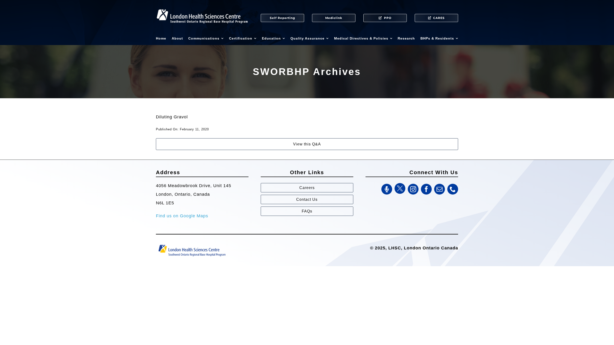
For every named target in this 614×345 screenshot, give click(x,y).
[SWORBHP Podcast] (386, 189)
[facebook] (426, 189)
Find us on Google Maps (182, 215)
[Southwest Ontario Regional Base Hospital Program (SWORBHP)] (192, 244)
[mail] (439, 189)
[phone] (452, 189)
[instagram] (413, 189)
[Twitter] (400, 188)
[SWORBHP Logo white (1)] (202, 7)
